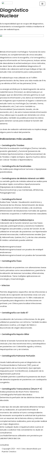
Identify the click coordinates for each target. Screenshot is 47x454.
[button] (4, 445)
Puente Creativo (9, 451)
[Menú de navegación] (42, 4)
